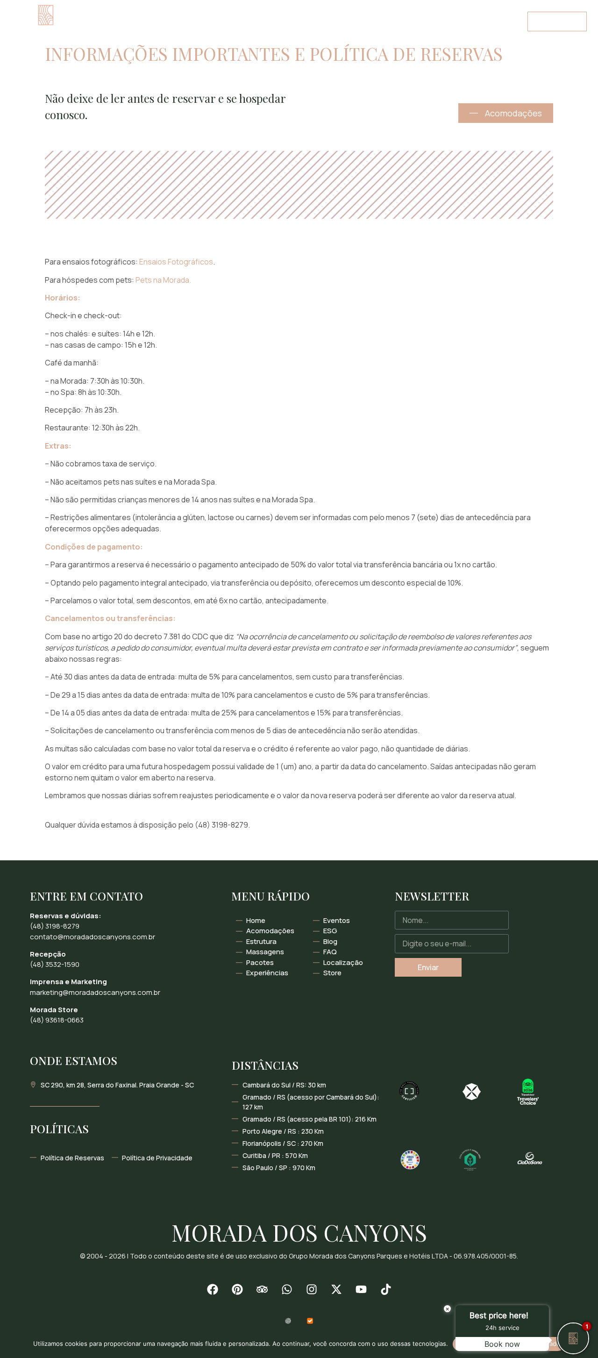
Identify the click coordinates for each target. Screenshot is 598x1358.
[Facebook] (212, 1289)
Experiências (227, 10)
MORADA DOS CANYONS (299, 1232)
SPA (184, 10)
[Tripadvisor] (262, 1289)
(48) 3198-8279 (54, 926)
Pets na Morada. (163, 280)
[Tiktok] (386, 1289)
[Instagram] (311, 1289)
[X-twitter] (336, 1289)
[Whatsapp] (287, 1289)
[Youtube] (361, 1289)
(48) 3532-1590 (54, 964)
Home (87, 10)
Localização (101, 32)
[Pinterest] (237, 1289)
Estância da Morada (367, 10)
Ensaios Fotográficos (176, 262)
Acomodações (137, 10)
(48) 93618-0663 (57, 1020)
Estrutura (295, 10)
